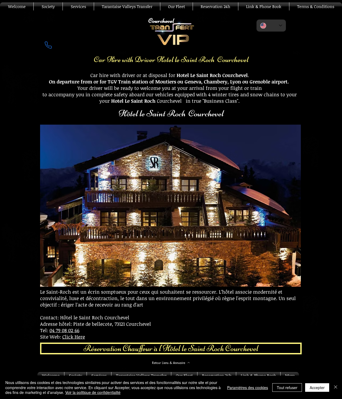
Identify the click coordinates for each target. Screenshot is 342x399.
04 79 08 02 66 (64, 330)
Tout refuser (287, 387)
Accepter (317, 387)
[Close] (335, 387)
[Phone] (48, 45)
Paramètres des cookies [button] (247, 387)
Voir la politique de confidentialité (93, 392)
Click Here (73, 336)
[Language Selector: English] (271, 26)
